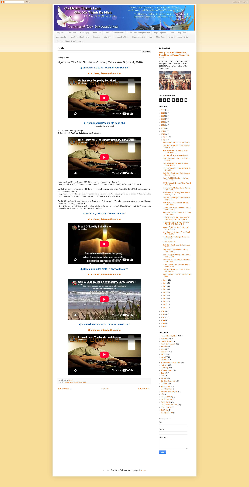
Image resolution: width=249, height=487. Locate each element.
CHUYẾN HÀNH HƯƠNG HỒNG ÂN (176, 155)
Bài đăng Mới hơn (64, 388)
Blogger (143, 470)
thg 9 (165, 283)
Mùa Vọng (164, 384)
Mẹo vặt (163, 378)
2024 (163, 116)
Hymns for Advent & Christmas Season (176, 143)
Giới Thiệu (72, 33)
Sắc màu (96, 37)
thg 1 (165, 307)
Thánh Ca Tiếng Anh (80, 382)
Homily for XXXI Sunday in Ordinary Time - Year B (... (175, 251)
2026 (163, 110)
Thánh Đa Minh (121, 37)
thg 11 (165, 140)
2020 (163, 128)
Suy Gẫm (182, 33)
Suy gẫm (164, 346)
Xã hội (163, 354)
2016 (163, 314)
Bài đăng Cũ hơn (144, 388)
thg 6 (165, 292)
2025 (163, 113)
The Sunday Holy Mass (114, 33)
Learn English (61, 37)
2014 (163, 320)
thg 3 (165, 301)
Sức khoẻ (164, 352)
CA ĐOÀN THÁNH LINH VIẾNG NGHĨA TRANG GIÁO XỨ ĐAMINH (176, 223)
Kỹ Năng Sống (166, 386)
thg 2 (165, 304)
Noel (150, 37)
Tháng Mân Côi (138, 37)
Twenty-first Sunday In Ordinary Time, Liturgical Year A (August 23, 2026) (174, 55)
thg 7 (165, 289)
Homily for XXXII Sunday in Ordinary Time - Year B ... (175, 203)
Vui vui (163, 357)
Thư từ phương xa (169, 242)
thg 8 (165, 286)
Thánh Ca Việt (166, 402)
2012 (163, 326)
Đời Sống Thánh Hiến (80, 37)
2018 (163, 134)
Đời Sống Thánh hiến (168, 381)
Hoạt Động (84, 33)
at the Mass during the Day (138, 33)
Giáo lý (163, 373)
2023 (163, 119)
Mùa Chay (160, 37)
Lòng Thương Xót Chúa (178, 37)
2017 (163, 311)
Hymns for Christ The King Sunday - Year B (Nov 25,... (175, 164)
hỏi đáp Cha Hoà (167, 413)
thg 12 (165, 137)
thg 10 (165, 280)
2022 (163, 122)
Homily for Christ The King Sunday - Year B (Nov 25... (175, 151)
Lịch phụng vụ (166, 407)
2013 (163, 323)
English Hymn (68, 382)
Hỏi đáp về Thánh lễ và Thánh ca (69, 41)
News (172, 33)
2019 (163, 131)
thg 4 (165, 298)
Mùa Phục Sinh (166, 370)
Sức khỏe (108, 37)
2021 (163, 125)
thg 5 (165, 295)
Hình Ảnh (97, 33)
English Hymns (160, 33)
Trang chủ (60, 33)
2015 (163, 317)
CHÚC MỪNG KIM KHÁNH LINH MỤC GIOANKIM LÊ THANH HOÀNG (176, 218)
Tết (162, 394)
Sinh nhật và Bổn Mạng (169, 392)
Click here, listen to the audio (104, 73)
